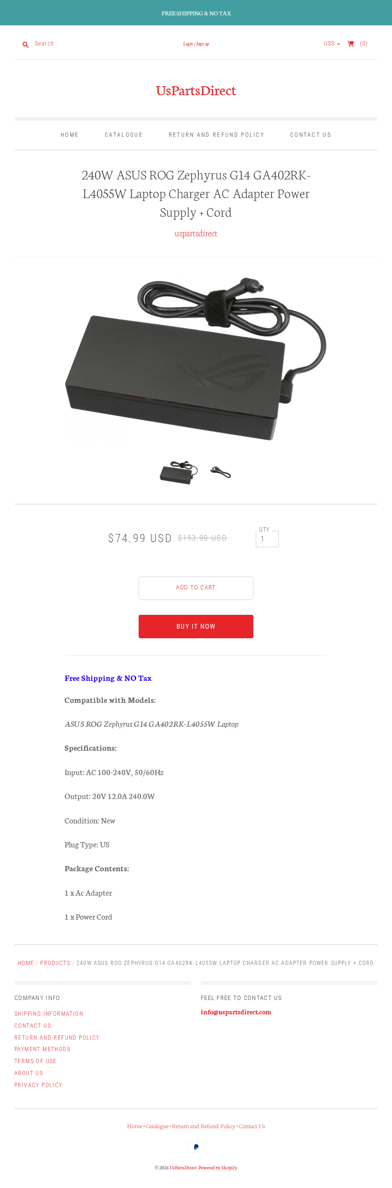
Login (188, 43)
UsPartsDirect (196, 89)
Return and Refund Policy (216, 135)
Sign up (202, 43)
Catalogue (124, 135)
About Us (28, 1073)
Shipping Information (48, 1013)
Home (70, 135)
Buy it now (196, 626)
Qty (264, 529)
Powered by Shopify (217, 1167)
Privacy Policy (38, 1085)
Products (55, 963)
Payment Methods (42, 1049)
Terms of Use (35, 1061)
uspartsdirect (196, 232)
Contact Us (310, 135)
